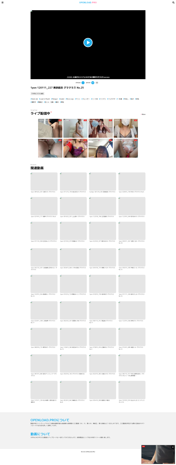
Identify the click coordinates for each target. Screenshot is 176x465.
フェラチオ (111, 99)
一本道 (120, 99)
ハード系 (95, 99)
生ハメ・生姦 (49, 102)
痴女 (57, 102)
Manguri (55, 99)
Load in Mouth (45, 99)
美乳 (62, 102)
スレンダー (86, 99)
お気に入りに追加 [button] (38, 93)
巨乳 (137, 99)
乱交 (132, 99)
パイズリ (103, 99)
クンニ (78, 99)
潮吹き (34, 102)
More (143, 114)
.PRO (88, 2)
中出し (126, 99)
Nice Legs (70, 99)
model (62, 99)
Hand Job (35, 99)
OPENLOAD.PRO (90, 452)
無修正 (40, 102)
